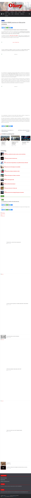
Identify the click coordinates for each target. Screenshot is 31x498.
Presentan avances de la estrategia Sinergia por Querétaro (14, 192)
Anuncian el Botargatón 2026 (9, 179)
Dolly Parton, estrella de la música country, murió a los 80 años (14, 154)
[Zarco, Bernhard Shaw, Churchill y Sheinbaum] (3, 337)
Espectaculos (5, 153)
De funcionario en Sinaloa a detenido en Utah (11, 171)
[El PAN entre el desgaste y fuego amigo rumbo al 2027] (3, 369)
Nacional (5, 170)
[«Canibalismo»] (3, 463)
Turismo (5, 174)
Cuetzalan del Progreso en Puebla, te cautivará (12, 175)
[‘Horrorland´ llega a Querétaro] (25, 136)
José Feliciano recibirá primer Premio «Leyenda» (23, 131)
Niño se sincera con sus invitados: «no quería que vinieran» (7, 131)
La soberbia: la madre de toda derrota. (10, 158)
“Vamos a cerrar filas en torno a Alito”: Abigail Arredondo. (14, 430)
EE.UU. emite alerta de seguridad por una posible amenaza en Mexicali (16, 162)
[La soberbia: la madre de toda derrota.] (15, 198)
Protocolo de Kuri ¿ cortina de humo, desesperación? (14, 242)
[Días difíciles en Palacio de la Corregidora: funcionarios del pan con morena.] (3, 468)
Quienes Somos (3, 479)
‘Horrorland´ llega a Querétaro (25, 142)
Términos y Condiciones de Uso (5, 481)
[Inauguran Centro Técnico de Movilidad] (15, 136)
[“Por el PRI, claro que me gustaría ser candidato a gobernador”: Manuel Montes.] (3, 304)
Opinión (5, 157)
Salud (4, 187)
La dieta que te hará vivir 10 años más (10, 188)
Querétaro (3, 20)
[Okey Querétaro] (15, 2)
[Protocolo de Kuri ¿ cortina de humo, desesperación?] (3, 242)
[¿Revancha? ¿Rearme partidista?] (5, 136)
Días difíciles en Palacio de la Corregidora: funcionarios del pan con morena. (17, 467)
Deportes (6, 15)
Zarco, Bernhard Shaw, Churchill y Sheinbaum (13, 336)
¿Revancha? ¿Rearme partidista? (3, 143)
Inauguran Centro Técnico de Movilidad (15, 143)
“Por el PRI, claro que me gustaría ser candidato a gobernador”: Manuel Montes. (17, 303)
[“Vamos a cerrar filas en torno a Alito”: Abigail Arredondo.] (3, 430)
